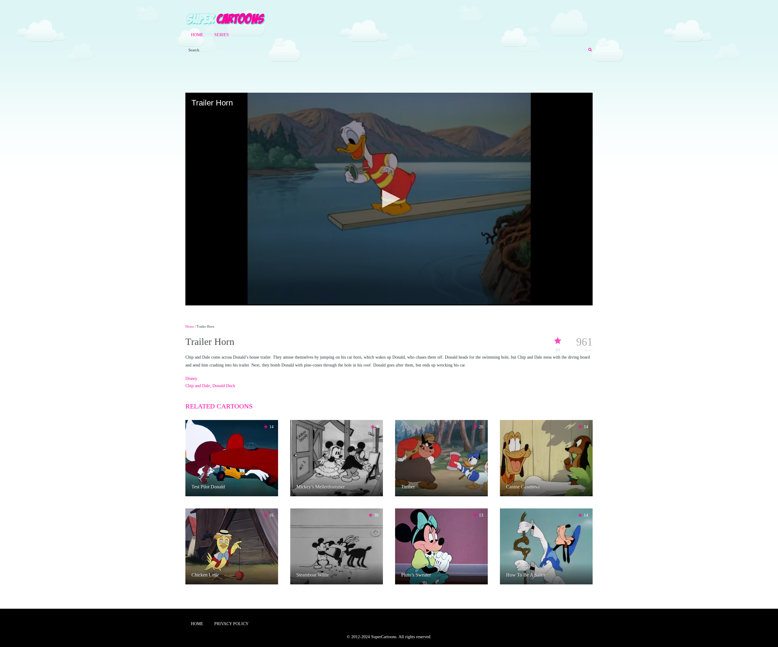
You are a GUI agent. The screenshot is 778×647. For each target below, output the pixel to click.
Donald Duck (223, 386)
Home (197, 35)
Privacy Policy (231, 623)
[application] (389, 199)
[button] (389, 198)
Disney (191, 378)
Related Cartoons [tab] (219, 406)
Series (221, 35)
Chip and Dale (197, 386)
